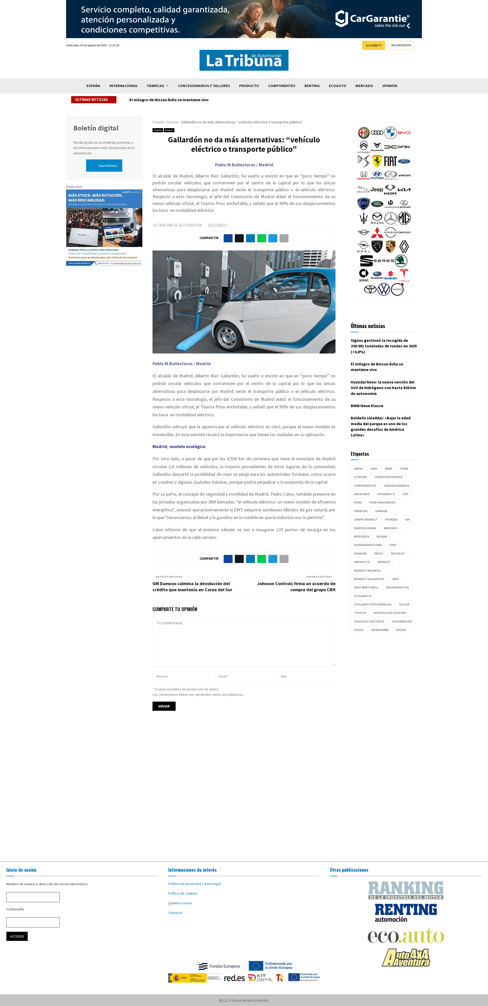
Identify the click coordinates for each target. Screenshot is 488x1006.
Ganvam (381, 511)
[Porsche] (390, 251)
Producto (249, 86)
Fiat (406, 494)
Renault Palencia (367, 570)
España (93, 86)
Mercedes (361, 536)
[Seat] (366, 266)
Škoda (401, 630)
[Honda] (363, 180)
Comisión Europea (388, 477)
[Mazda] (377, 223)
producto (362, 562)
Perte (378, 553)
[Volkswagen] (383, 294)
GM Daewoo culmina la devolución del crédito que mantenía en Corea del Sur (192, 587)
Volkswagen (402, 621)
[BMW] (390, 138)
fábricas (361, 511)
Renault (384, 562)
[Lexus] (404, 209)
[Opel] (363, 251)
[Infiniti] (390, 180)
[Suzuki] (390, 280)
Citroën (360, 477)
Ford (358, 502)
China (404, 468)
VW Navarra (380, 630)
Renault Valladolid (369, 579)
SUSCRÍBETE (374, 45)
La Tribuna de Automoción (177, 225)
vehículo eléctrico (369, 621)
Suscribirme (108, 165)
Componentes (281, 86)
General (169, 130)
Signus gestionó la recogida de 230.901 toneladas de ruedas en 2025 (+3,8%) (384, 346)
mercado (391, 528)
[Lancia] (363, 209)
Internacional (124, 86)
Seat (395, 579)
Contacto (175, 912)
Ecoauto (337, 86)
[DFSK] (404, 152)
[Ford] (404, 166)
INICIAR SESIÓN (401, 45)
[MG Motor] (404, 223)
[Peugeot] (377, 251)
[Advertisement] (244, 790)
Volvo (358, 630)
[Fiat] (390, 166)
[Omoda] (404, 237)
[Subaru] (377, 280)
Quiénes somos (180, 903)
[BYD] (404, 138)
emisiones (362, 494)
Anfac (358, 468)
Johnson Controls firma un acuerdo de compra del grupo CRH (296, 587)
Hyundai (391, 519)
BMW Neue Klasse (367, 405)
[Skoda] (401, 266)
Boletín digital (95, 127)
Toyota (360, 613)
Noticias (172, 122)
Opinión (389, 86)
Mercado (364, 86)
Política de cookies (182, 893)
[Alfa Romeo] (363, 138)
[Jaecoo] (404, 180)
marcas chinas (365, 528)
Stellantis (362, 596)
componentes (365, 485)
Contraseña (15, 909)
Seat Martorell (366, 587)
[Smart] (363, 280)
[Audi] (377, 138)
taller (404, 604)
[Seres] (384, 266)
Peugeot (398, 553)
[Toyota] (370, 294)
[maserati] (363, 223)
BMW (388, 468)
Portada (158, 122)
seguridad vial (397, 587)
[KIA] (404, 195)
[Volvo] (397, 294)
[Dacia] (390, 152)
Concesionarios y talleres (204, 86)
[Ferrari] (377, 166)
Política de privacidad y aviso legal (194, 883)
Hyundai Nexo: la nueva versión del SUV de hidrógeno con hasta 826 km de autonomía (207, 99)
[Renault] (404, 251)
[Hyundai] (377, 180)
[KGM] (390, 195)
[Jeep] (376, 195)
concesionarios (396, 485)
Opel (393, 545)
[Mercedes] (390, 223)
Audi (374, 468)
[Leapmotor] (390, 209)
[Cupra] (377, 152)
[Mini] (363, 237)
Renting (312, 86)
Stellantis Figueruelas (372, 604)
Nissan (382, 536)
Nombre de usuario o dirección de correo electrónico (46, 884)
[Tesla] (404, 280)
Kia (407, 519)
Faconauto (386, 494)
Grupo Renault (365, 519)
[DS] (363, 166)
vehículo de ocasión (390, 613)
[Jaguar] (363, 195)
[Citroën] (363, 152)
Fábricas (155, 86)
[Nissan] (390, 237)
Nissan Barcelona (368, 545)
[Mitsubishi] (377, 237)
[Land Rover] (377, 209)
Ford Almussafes (382, 502)
